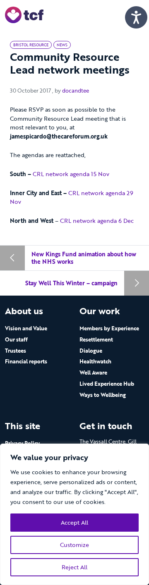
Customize (74, 544)
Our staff (16, 339)
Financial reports (26, 361)
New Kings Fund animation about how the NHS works (83, 258)
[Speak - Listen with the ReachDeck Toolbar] (136, 17)
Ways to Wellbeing (102, 395)
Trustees (15, 350)
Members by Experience (109, 328)
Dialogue (90, 350)
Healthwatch (95, 361)
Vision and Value (26, 328)
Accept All (74, 522)
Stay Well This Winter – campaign (71, 283)
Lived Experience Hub (106, 383)
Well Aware (93, 372)
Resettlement (96, 339)
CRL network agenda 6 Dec (97, 220)
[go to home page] (24, 14)
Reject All (74, 567)
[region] (74, 514)
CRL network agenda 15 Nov (71, 174)
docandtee (75, 90)
